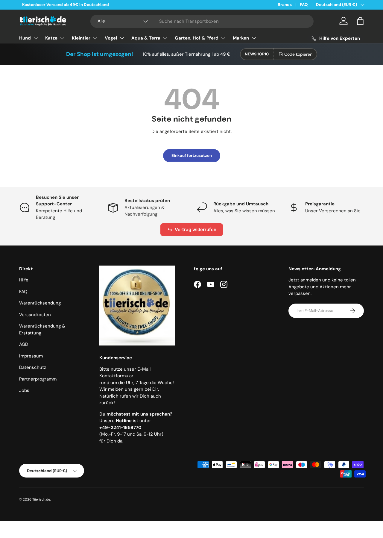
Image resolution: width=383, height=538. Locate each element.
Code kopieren (298, 54)
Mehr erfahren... (93, 4)
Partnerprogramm (38, 379)
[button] (360, 21)
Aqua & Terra (145, 38)
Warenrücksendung (40, 303)
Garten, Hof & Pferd (196, 38)
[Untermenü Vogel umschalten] (121, 38)
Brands (285, 4)
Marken (241, 38)
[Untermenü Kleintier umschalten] (95, 38)
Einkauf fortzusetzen (191, 155)
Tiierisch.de (41, 499)
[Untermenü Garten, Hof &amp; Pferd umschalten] (223, 38)
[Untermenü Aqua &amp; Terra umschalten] (165, 38)
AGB (23, 344)
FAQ (304, 4)
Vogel (111, 38)
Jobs (24, 390)
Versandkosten (35, 315)
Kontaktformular (116, 376)
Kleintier (81, 38)
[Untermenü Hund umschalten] (35, 38)
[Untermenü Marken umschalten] (253, 38)
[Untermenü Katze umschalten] (62, 38)
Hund (25, 38)
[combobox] (202, 21)
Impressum (31, 356)
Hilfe (23, 280)
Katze (51, 38)
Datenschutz (32, 367)
